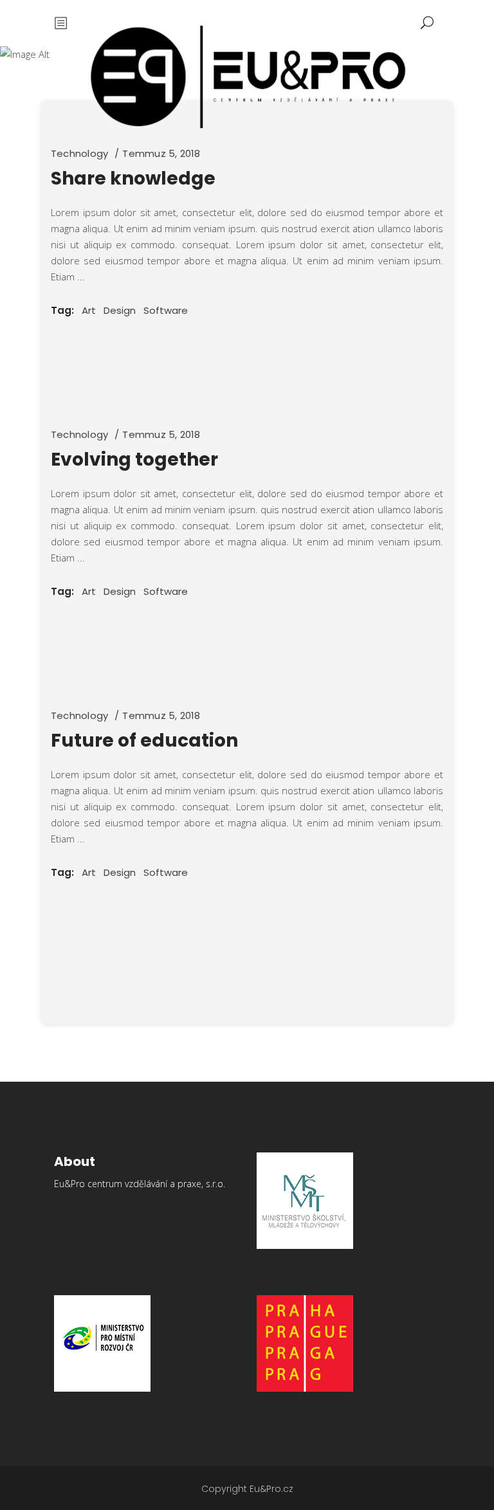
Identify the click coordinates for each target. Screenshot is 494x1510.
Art (89, 310)
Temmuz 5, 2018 (161, 153)
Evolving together (134, 459)
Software (165, 310)
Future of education (144, 740)
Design (120, 310)
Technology (79, 153)
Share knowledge (133, 178)
